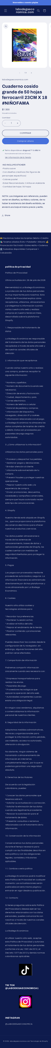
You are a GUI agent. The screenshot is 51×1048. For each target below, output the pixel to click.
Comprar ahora (25, 141)
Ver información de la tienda (18, 157)
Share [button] (7, 215)
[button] (5, 11)
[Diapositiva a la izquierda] (19, 73)
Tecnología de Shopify (39, 1041)
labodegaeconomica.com (20, 1041)
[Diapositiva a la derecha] (31, 73)
